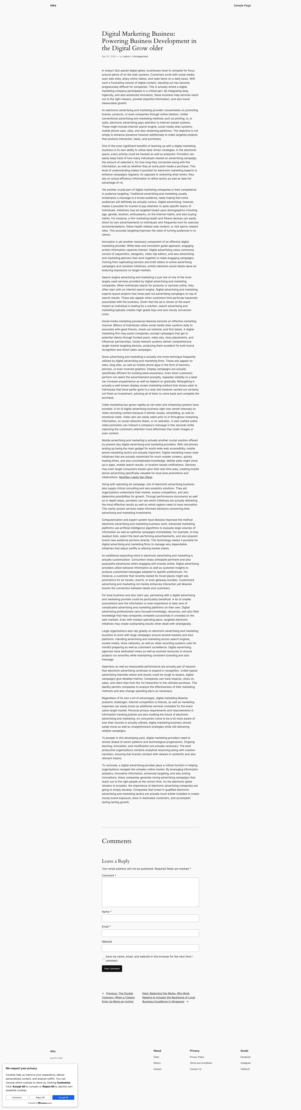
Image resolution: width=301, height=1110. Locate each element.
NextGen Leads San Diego (135, 477)
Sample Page (242, 5)
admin (126, 56)
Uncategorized (140, 56)
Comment (109, 875)
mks (53, 5)
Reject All (40, 1097)
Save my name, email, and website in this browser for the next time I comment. (149, 958)
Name (107, 911)
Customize (17, 1097)
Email (106, 926)
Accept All (63, 1097)
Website (107, 941)
